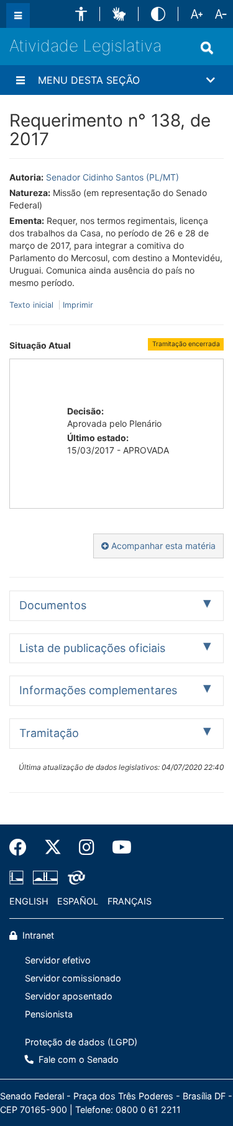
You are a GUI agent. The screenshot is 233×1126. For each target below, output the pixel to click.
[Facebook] (22, 847)
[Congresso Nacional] (45, 877)
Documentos (52, 605)
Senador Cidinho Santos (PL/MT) (112, 177)
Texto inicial (32, 305)
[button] (81, 14)
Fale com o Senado (77, 1059)
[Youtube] (117, 847)
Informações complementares (98, 690)
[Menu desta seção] (20, 80)
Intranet (37, 935)
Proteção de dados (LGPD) (81, 1042)
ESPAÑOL (77, 901)
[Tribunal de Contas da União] (74, 877)
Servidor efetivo (58, 960)
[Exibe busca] (207, 48)
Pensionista (49, 1014)
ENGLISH (28, 901)
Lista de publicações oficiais (92, 648)
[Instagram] (86, 847)
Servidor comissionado (73, 978)
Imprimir (78, 305)
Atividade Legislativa (85, 45)
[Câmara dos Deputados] (18, 877)
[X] (52, 847)
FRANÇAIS (129, 901)
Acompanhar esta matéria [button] (162, 545)
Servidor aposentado (68, 996)
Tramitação (49, 732)
